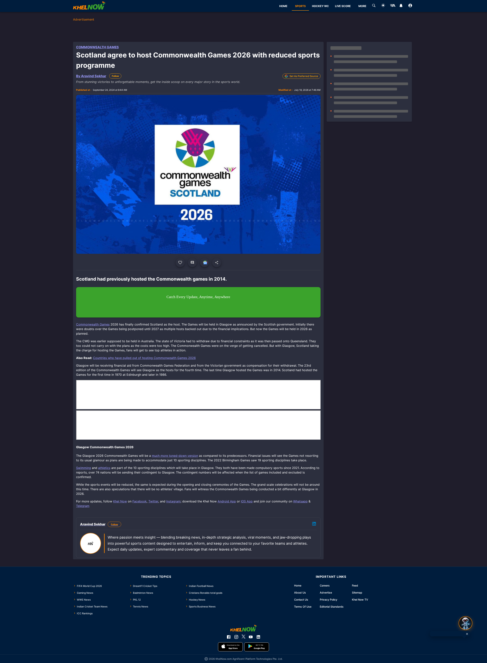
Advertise (326, 592)
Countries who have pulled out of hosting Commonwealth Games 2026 (144, 358)
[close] (467, 633)
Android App (227, 501)
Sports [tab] (300, 6)
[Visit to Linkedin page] (314, 524)
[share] (216, 262)
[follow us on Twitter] (243, 637)
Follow (115, 76)
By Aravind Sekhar (91, 76)
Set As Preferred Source (304, 76)
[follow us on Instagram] (236, 637)
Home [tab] (283, 6)
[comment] (192, 262)
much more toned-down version (175, 456)
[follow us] (204, 262)
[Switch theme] (383, 6)
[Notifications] (401, 6)
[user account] (410, 6)
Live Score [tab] (343, 6)
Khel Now (120, 501)
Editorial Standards (332, 606)
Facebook (139, 501)
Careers (325, 585)
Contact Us (301, 599)
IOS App (247, 501)
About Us (300, 592)
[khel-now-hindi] (393, 6)
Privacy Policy (328, 599)
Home (297, 585)
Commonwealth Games (97, 47)
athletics (104, 468)
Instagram (173, 501)
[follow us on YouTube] (250, 637)
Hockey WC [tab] (320, 6)
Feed (355, 585)
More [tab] (362, 6)
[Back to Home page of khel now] (89, 6)
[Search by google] (374, 6)
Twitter (153, 501)
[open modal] (465, 623)
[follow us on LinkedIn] (258, 637)
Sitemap (357, 592)
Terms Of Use (302, 606)
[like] (180, 262)
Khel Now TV (360, 599)
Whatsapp (300, 501)
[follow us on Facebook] (228, 637)
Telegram (82, 506)
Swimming (83, 468)
